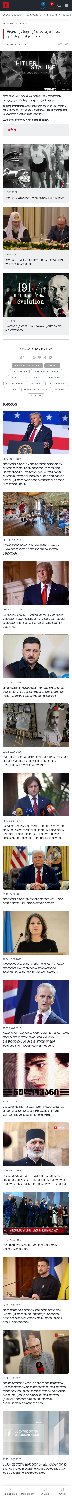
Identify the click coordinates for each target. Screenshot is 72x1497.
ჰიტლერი (36, 396)
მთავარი (8, 23)
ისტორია (52, 366)
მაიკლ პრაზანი (15, 384)
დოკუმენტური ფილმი (27, 366)
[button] (13, 15)
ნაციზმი (36, 384)
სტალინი (12, 390)
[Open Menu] (66, 5)
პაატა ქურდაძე (57, 384)
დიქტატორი (20, 372)
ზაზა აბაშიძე (34, 378)
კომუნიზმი (55, 378)
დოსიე (22, 23)
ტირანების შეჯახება (36, 390)
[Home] (6, 5)
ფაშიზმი (60, 390)
